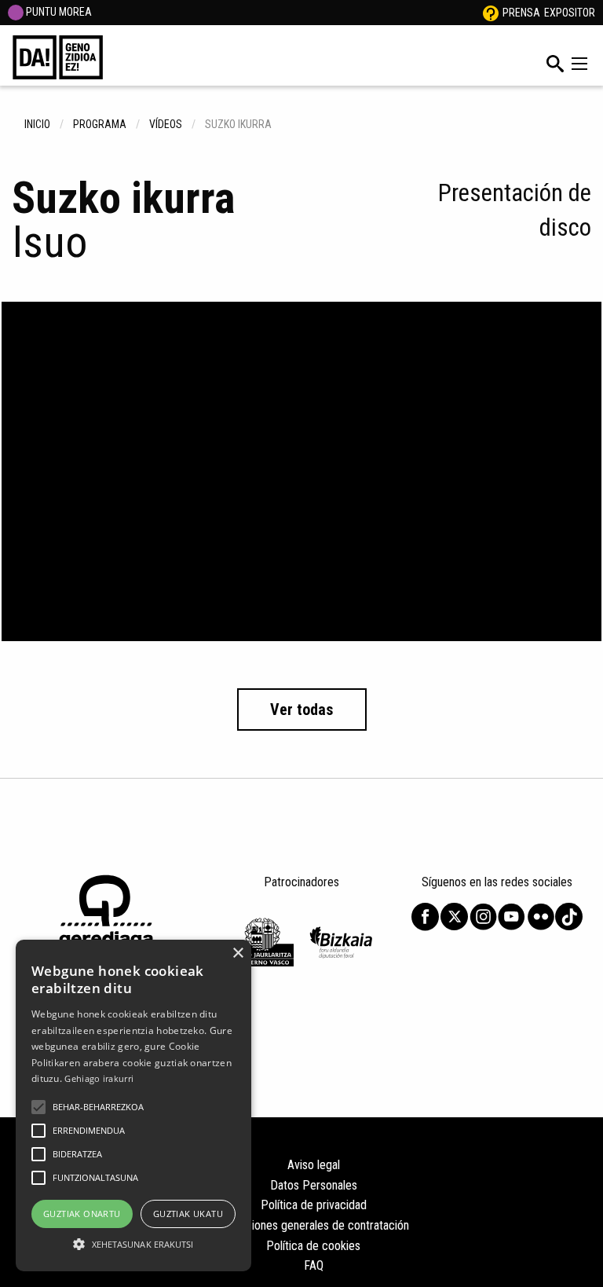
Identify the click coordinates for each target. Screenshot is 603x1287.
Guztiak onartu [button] (82, 1213)
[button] (38, 1107)
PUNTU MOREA (58, 12)
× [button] (237, 953)
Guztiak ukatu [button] (188, 1213)
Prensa (521, 12)
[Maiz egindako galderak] (491, 12)
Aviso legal (313, 1164)
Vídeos (165, 124)
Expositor (569, 12)
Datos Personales (313, 1185)
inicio (37, 124)
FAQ (313, 1265)
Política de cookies (313, 1245)
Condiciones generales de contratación (313, 1225)
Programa (99, 124)
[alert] (133, 1105)
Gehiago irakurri (98, 1078)
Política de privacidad (314, 1204)
